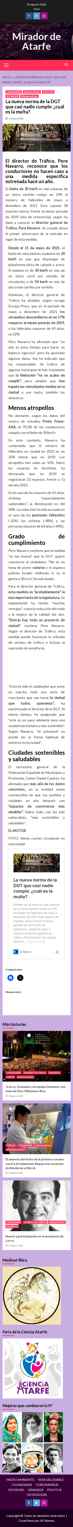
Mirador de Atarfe (36, 41)
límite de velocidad (22, 253)
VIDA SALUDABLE (16, 1149)
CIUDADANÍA (14, 92)
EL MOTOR (17, 830)
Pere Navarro (19, 342)
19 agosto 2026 (15, 1245)
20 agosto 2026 (15, 1096)
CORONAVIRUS (47, 1484)
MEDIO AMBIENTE (20, 1479)
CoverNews (26, 1520)
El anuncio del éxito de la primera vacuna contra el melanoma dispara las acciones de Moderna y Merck (34, 1163)
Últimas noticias (29, 96)
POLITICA (48, 92)
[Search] (66, 64)
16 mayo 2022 (16, 118)
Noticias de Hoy (32, 92)
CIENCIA (11, 1145)
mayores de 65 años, (49, 492)
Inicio (36, 9)
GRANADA (54, 1072)
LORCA (10, 1077)
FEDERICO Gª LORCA (35, 1072)
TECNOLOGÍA (36, 1494)
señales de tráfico (29, 642)
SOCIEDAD (12, 96)
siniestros (15, 398)
